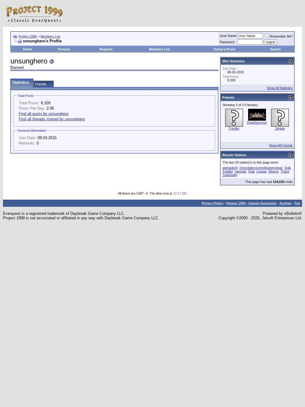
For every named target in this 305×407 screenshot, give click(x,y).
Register (106, 49)
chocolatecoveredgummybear (261, 168)
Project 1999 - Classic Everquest (251, 203)
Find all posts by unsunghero (44, 113)
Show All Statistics (280, 88)
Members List (50, 36)
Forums (64, 49)
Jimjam (280, 128)
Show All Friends (281, 145)
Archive (285, 203)
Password (227, 42)
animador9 (230, 168)
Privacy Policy (212, 203)
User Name (228, 36)
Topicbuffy (229, 175)
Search (275, 49)
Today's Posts (224, 49)
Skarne (273, 171)
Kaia (251, 171)
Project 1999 (27, 36)
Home (27, 49)
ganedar (241, 171)
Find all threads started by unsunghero (52, 119)
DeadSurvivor (257, 122)
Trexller (233, 128)
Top (297, 203)
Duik (287, 168)
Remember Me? (281, 36)
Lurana (261, 171)
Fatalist (227, 171)
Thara (285, 171)
